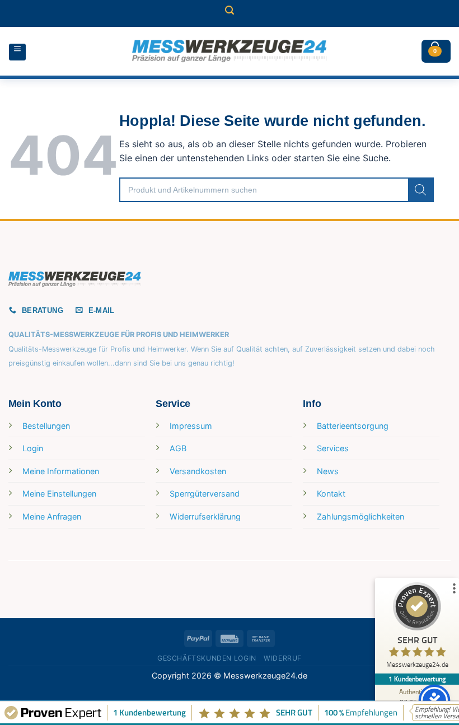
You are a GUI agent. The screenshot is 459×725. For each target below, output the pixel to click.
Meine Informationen (60, 471)
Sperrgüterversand (205, 493)
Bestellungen (46, 426)
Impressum (191, 426)
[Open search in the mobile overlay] (276, 189)
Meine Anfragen (51, 516)
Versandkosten (198, 471)
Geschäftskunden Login (206, 658)
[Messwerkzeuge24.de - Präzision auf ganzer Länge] (229, 51)
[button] (229, 13)
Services (333, 448)
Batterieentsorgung (352, 426)
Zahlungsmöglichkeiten (360, 516)
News (328, 471)
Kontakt (331, 493)
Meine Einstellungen (59, 493)
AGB (178, 448)
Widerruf (283, 658)
